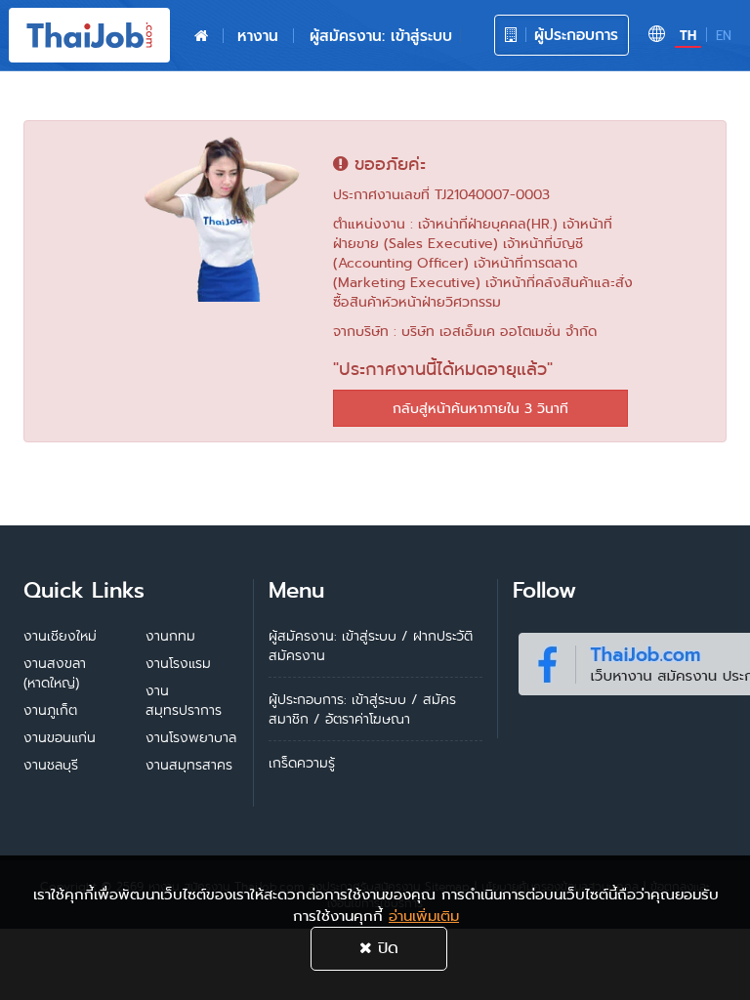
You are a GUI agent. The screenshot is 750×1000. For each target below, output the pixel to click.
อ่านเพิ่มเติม (424, 916)
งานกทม (170, 636)
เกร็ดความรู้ (302, 762)
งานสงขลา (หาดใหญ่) (54, 672)
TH (688, 35)
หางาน (257, 35)
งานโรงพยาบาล (191, 737)
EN (723, 35)
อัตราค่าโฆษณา (367, 719)
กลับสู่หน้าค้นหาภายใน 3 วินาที (480, 408)
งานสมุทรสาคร (189, 764)
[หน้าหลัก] (201, 36)
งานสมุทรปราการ (184, 700)
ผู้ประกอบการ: (308, 699)
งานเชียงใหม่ (60, 636)
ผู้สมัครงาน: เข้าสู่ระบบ (381, 35)
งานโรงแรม (178, 663)
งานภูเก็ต (50, 710)
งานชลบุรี (50, 764)
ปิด (385, 948)
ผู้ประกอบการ (573, 34)
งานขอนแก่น (59, 737)
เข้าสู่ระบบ (379, 699)
